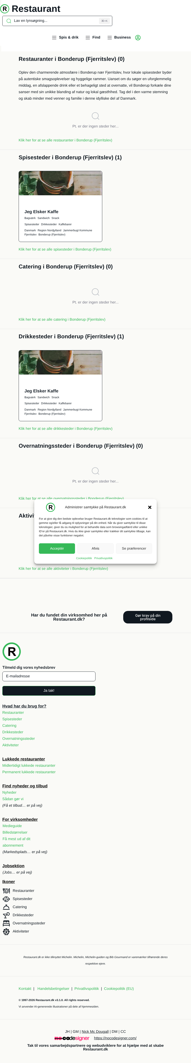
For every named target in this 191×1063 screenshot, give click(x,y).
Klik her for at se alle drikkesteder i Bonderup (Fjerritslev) (66, 429)
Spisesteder (31, 224)
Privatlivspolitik (103, 558)
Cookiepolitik (84, 558)
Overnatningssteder (18, 739)
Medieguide (12, 826)
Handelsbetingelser (53, 989)
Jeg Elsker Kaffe (41, 211)
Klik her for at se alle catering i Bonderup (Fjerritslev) (62, 320)
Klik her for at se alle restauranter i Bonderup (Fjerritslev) (65, 140)
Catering (9, 726)
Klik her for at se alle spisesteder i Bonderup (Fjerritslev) (65, 249)
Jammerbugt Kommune (77, 230)
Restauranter (13, 713)
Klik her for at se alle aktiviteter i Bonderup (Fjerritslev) (63, 569)
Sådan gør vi (13, 799)
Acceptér (57, 548)
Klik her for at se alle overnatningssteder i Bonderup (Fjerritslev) (71, 499)
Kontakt (25, 989)
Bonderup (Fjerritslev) (51, 234)
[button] (149, 507)
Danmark (30, 230)
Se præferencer (134, 548)
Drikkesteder (49, 224)
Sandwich (44, 218)
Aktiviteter (10, 745)
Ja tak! (48, 691)
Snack (55, 218)
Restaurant (36, 9)
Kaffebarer (65, 224)
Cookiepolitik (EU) (119, 989)
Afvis (95, 548)
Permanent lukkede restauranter (29, 772)
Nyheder (9, 793)
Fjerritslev (30, 234)
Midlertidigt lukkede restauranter (28, 766)
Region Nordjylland (49, 230)
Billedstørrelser (15, 833)
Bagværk (30, 218)
